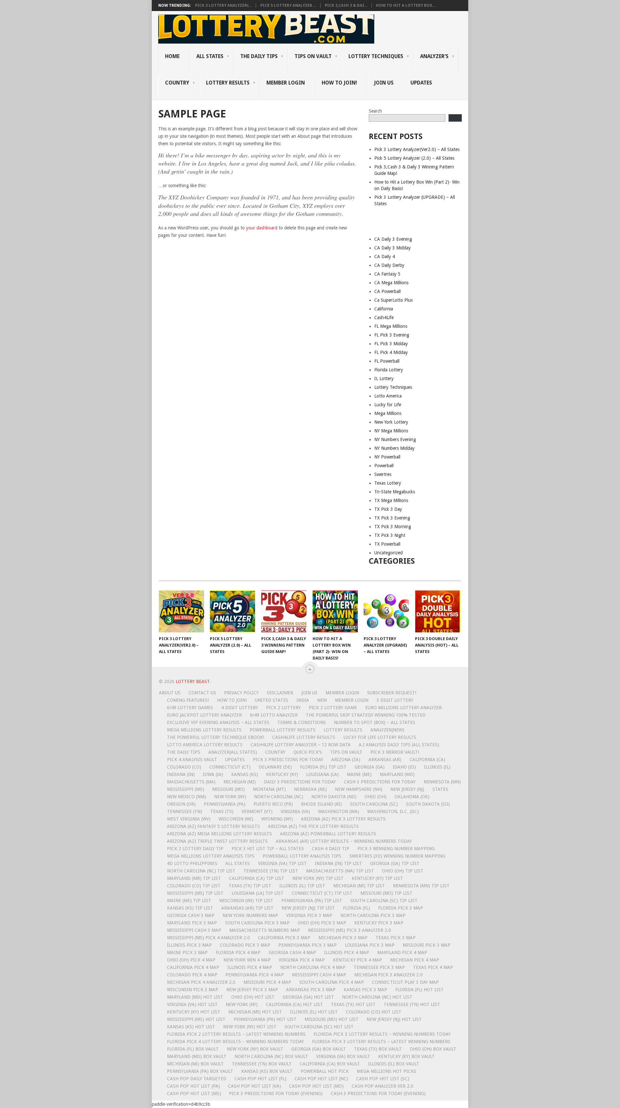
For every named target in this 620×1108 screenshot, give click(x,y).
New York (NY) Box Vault (255, 1049)
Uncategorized (388, 552)
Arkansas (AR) (384, 759)
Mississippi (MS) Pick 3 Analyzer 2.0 (349, 930)
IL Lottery (384, 378)
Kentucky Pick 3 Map (378, 922)
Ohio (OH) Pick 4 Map (191, 959)
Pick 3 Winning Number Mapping (396, 848)
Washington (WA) (338, 811)
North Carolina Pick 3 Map (373, 915)
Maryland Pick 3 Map (192, 922)
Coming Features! (188, 700)
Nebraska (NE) (310, 789)
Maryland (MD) (397, 774)
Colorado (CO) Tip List (194, 885)
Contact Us (202, 692)
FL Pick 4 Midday (391, 352)
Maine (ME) (359, 774)
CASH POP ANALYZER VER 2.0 (382, 1086)
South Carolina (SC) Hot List (319, 1026)
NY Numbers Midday (394, 448)
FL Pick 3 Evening (391, 334)
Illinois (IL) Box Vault (393, 1063)
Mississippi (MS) (185, 789)
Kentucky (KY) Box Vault (406, 1056)
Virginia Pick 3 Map (309, 915)
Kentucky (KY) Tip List (377, 878)
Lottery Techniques (375, 56)
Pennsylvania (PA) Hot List (264, 1019)
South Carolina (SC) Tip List (384, 900)
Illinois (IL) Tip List (302, 885)
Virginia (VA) (295, 811)
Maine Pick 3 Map (187, 952)
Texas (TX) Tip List (250, 885)
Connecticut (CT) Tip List (322, 893)
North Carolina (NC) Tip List (201, 870)
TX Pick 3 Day (388, 509)
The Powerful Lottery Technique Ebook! (215, 737)
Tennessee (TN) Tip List (270, 870)
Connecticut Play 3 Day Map (405, 982)
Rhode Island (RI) (321, 804)
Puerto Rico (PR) (273, 804)
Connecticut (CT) (230, 767)
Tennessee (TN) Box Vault (262, 1063)
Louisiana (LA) (322, 774)
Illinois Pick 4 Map (346, 952)
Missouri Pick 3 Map (426, 945)
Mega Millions (387, 413)
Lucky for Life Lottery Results (379, 737)
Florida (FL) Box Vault (193, 1049)
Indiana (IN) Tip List (338, 863)
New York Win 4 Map (247, 959)
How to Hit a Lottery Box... (405, 5)
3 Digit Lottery (395, 700)
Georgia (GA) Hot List (308, 997)
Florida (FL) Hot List (419, 989)
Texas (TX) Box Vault (378, 1049)
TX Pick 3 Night (389, 535)
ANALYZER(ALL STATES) (232, 752)
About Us (170, 692)
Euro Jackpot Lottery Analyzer (204, 715)
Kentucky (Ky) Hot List (193, 1011)
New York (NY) (230, 796)
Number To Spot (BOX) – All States (374, 722)
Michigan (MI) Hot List (255, 1011)
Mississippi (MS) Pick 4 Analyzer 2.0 (208, 937)
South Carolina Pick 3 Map (257, 922)
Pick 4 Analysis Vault (192, 759)
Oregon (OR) (181, 804)
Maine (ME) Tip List (189, 900)
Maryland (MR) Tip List (194, 878)
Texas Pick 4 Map (433, 967)
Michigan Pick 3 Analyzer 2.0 (388, 974)
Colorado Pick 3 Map (245, 945)
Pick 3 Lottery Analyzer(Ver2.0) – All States (417, 149)
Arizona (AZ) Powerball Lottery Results (328, 833)
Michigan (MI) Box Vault (195, 1063)
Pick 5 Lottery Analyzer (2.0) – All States (414, 158)
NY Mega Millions (391, 430)
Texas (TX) (221, 811)
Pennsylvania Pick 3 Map (307, 945)
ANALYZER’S (434, 56)
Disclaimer (280, 692)
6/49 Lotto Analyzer (274, 715)
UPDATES (421, 83)
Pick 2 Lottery (283, 707)
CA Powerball (387, 291)
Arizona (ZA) (345, 759)
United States (271, 700)
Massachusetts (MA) (191, 781)
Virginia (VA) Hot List (192, 1004)
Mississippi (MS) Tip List (195, 893)
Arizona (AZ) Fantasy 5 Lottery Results (213, 826)
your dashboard (261, 227)
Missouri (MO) (228, 789)
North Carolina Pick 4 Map (313, 967)
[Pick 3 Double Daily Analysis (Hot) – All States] (437, 611)
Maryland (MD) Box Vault (196, 1056)
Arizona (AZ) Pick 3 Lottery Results (343, 818)
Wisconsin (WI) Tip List (246, 900)
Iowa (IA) (213, 774)
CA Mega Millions (391, 282)
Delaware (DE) (275, 767)
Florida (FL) (356, 908)
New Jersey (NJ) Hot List (394, 1019)
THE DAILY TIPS (259, 56)
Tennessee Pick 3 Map (379, 967)
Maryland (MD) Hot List (195, 997)
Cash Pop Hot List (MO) (316, 1086)
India (302, 700)
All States (209, 56)
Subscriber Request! (391, 692)
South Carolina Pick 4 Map (331, 982)
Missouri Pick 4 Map (267, 982)
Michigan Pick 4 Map (414, 959)
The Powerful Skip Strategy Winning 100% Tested (366, 715)
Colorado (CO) (184, 767)
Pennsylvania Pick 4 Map (254, 974)
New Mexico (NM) (186, 796)
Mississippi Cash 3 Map (194, 930)
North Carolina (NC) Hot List (377, 997)
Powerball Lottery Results (282, 729)
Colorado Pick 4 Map (192, 974)
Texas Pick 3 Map (396, 937)
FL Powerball (386, 361)
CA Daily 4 (384, 256)
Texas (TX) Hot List (353, 1004)
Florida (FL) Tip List (323, 767)
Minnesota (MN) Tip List (421, 885)
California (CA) (427, 759)
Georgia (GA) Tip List (394, 863)
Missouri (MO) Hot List (331, 1019)
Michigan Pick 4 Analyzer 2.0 (201, 982)
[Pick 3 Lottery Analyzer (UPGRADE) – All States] (386, 611)
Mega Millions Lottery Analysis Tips (210, 856)
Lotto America (388, 395)
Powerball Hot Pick (325, 1071)
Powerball (384, 465)
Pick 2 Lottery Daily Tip (195, 848)
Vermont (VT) (257, 811)
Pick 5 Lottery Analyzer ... (288, 5)
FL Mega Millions (390, 326)
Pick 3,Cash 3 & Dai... (346, 5)
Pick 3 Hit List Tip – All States (268, 848)
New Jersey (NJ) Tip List (308, 908)
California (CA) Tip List (256, 878)
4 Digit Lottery (239, 707)
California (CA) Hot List (294, 1004)
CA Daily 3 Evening (393, 239)
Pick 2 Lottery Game (333, 707)
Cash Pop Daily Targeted (196, 1078)
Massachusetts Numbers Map (264, 930)
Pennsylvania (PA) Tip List (311, 900)
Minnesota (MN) (442, 781)
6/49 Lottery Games (190, 707)
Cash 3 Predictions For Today (380, 781)
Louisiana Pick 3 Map (370, 945)
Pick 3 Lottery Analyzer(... (223, 5)
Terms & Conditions (301, 722)
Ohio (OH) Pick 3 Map (322, 922)
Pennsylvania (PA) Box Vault (200, 1071)
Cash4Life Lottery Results (303, 737)
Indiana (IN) (181, 774)
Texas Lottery (387, 483)
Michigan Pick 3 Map (342, 937)
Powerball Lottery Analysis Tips (302, 856)
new (322, 700)
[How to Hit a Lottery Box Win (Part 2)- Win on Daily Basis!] (335, 611)
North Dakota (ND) (333, 796)
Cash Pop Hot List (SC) (382, 1078)
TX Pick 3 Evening (392, 517)
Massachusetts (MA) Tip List (340, 870)
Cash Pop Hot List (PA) (193, 1086)
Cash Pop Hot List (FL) (260, 1078)
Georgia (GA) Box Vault (318, 1049)
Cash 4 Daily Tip (330, 848)
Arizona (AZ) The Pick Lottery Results (313, 826)
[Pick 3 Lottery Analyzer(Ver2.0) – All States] (181, 611)
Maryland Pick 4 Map (402, 952)
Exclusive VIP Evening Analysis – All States (218, 722)
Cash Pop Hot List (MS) (194, 1093)
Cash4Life (384, 317)
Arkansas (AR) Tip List (247, 908)
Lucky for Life (387, 404)
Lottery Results (343, 729)
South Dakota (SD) (428, 804)
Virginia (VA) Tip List (282, 863)
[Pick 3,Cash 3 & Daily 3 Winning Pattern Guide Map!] (283, 611)
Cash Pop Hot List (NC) (321, 1078)
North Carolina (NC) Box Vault (271, 1056)
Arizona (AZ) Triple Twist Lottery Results (217, 841)
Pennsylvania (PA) (224, 804)
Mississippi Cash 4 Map (319, 974)
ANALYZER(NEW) (387, 729)
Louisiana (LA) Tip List (258, 893)
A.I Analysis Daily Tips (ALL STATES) (399, 744)
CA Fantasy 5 (387, 274)
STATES (440, 789)
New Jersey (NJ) (407, 789)
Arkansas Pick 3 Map (311, 989)
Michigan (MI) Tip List (359, 885)
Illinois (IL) (437, 767)
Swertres (382, 474)
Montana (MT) (269, 789)
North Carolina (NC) (278, 796)
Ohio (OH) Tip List (402, 870)
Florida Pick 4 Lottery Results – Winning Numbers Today (235, 1041)
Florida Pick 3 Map (400, 908)
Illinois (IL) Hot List (314, 1011)
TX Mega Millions (391, 500)
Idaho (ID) (404, 767)
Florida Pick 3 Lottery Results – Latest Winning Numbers (381, 1041)
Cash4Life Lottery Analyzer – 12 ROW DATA (301, 744)
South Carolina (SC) (374, 804)
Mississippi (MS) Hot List (196, 1019)
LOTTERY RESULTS (228, 83)
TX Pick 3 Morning (392, 526)
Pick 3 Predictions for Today (288, 759)
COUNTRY (177, 83)
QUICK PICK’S (308, 752)
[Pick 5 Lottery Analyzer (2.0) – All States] (232, 611)
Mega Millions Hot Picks (386, 1071)
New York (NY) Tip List (318, 878)
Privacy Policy (241, 692)
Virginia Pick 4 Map (302, 959)
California (383, 308)
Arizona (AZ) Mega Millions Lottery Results (219, 833)
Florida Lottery (388, 369)
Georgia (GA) (370, 767)
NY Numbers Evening (395, 439)
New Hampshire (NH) (358, 789)
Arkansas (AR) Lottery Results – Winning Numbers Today (344, 841)
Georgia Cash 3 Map (190, 915)
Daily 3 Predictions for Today (300, 781)
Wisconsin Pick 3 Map (192, 989)
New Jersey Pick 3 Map (252, 989)
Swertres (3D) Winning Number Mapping (397, 856)
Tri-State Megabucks (394, 491)
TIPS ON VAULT (313, 56)
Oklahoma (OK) (412, 796)
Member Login (342, 692)
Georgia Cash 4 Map (292, 952)
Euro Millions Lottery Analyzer (403, 707)
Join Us (384, 83)
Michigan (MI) (239, 781)
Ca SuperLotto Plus (393, 300)
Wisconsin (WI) (236, 818)
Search (375, 111)
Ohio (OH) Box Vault (433, 1049)
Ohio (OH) (376, 796)
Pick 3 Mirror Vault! (394, 752)
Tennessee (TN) (184, 811)
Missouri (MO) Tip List (386, 893)
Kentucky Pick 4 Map (357, 959)
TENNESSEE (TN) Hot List (412, 1004)
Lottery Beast (193, 681)
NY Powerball (387, 456)
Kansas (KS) (244, 774)
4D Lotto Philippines (192, 863)
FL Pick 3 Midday (391, 343)
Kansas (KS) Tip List (190, 908)
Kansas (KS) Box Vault (267, 1071)
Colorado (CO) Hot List (373, 1011)
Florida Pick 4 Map (238, 952)
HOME (172, 56)
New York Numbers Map (250, 915)
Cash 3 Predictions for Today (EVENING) (378, 1093)
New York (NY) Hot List (249, 1026)
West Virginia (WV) (189, 818)
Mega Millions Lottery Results (204, 729)
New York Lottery (391, 422)
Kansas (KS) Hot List (191, 1026)
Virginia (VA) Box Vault (343, 1056)
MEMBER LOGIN (285, 83)
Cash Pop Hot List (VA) (254, 1086)
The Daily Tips (183, 752)
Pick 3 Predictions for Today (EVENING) (276, 1093)
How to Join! (339, 83)
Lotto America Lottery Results (205, 744)
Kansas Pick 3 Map (365, 989)
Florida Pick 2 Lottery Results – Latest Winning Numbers (236, 1034)
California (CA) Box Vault (330, 1063)
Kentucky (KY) (282, 774)
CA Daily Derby (389, 265)
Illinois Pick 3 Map (189, 945)
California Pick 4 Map (193, 967)
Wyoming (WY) (277, 818)
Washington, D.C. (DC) (393, 811)
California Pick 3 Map (284, 937)
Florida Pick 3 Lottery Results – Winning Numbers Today (382, 1034)
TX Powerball (387, 544)
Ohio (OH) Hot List (252, 997)
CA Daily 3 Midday (392, 247)
